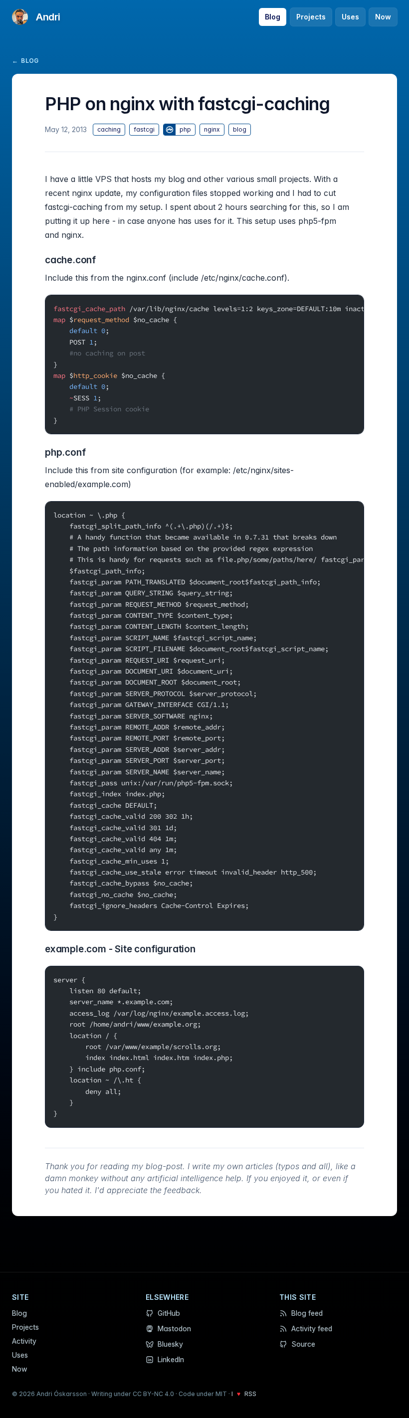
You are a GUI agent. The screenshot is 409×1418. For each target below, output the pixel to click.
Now (383, 16)
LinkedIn (171, 1359)
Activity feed (311, 1328)
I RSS (243, 1394)
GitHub (169, 1313)
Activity (24, 1341)
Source (303, 1344)
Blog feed (307, 1313)
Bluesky (170, 1344)
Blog (272, 16)
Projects (311, 16)
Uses (350, 16)
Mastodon (174, 1328)
